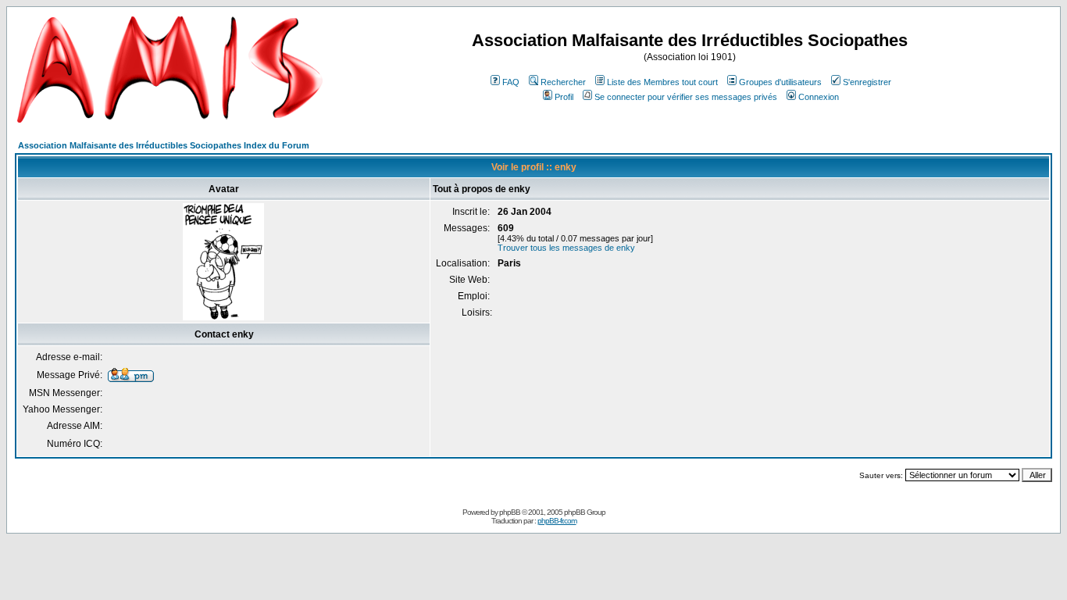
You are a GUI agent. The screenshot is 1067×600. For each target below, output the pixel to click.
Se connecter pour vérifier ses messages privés (685, 97)
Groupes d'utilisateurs (780, 82)
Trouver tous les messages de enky (566, 247)
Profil (564, 97)
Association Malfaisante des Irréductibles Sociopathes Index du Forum (163, 145)
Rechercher (563, 82)
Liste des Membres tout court (662, 82)
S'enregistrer (867, 82)
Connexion (818, 97)
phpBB (509, 512)
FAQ (510, 82)
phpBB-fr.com (556, 520)
